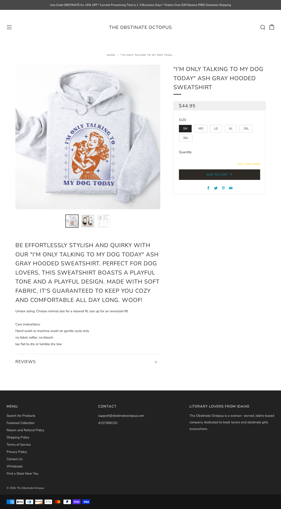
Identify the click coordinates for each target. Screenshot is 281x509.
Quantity (185, 152)
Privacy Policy (17, 452)
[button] (72, 221)
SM (185, 128)
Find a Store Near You (22, 473)
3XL (185, 138)
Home (111, 55)
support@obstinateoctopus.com (121, 415)
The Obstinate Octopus (140, 27)
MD (200, 128)
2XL (246, 128)
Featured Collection (21, 423)
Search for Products (21, 415)
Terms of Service (19, 444)
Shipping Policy (18, 437)
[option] (87, 137)
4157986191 (108, 423)
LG (216, 128)
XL (230, 128)
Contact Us (15, 459)
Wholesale (15, 466)
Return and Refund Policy (25, 430)
